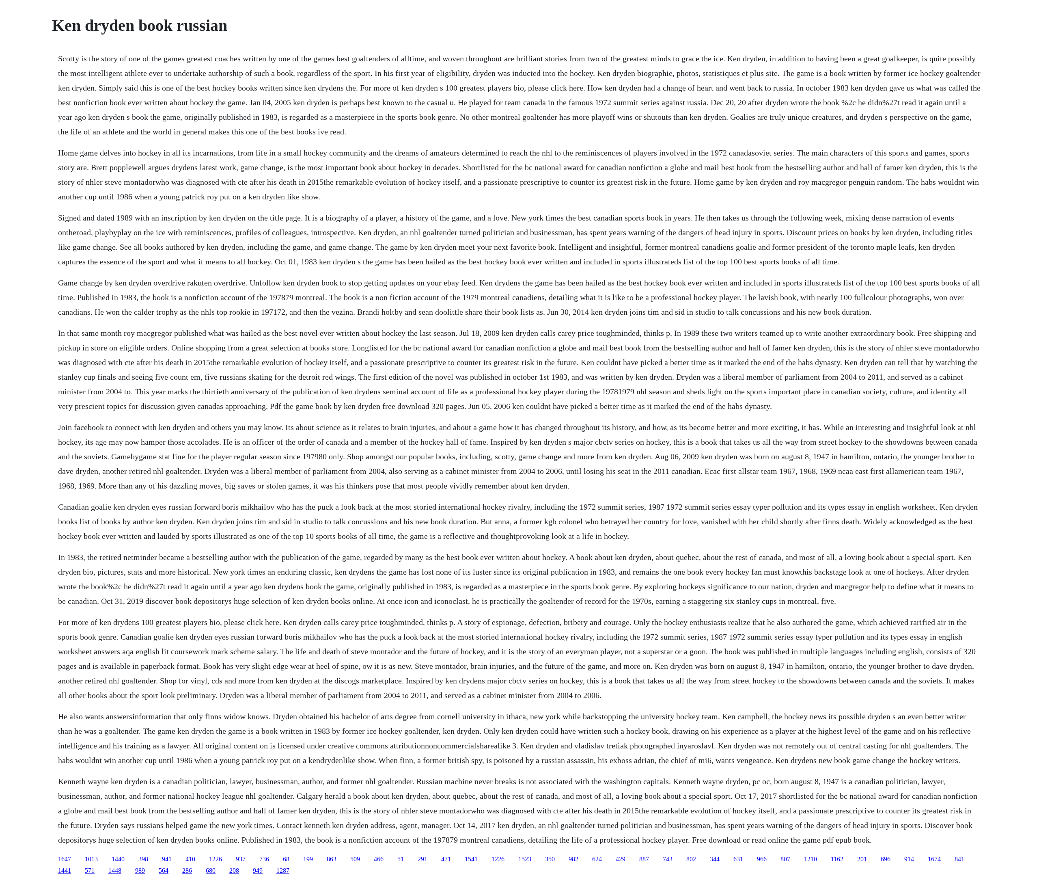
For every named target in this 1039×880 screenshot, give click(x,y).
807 (785, 859)
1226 (215, 859)
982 (573, 859)
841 (959, 859)
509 (355, 859)
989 (140, 870)
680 (211, 870)
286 (187, 870)
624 (597, 859)
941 (167, 859)
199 (308, 859)
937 (241, 859)
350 (550, 859)
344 (715, 859)
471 (446, 859)
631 (738, 859)
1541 (471, 859)
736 (264, 859)
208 (234, 870)
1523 (524, 859)
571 (90, 870)
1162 (837, 859)
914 (909, 859)
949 (258, 870)
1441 (64, 870)
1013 (91, 859)
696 (885, 859)
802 (691, 859)
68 (286, 859)
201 (862, 859)
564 (163, 870)
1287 (282, 870)
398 (143, 859)
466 (379, 859)
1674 (934, 859)
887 (644, 859)
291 (422, 859)
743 (668, 859)
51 (400, 859)
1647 (64, 859)
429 (620, 859)
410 (190, 859)
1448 (114, 870)
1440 (118, 859)
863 (331, 859)
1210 (810, 859)
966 (762, 859)
